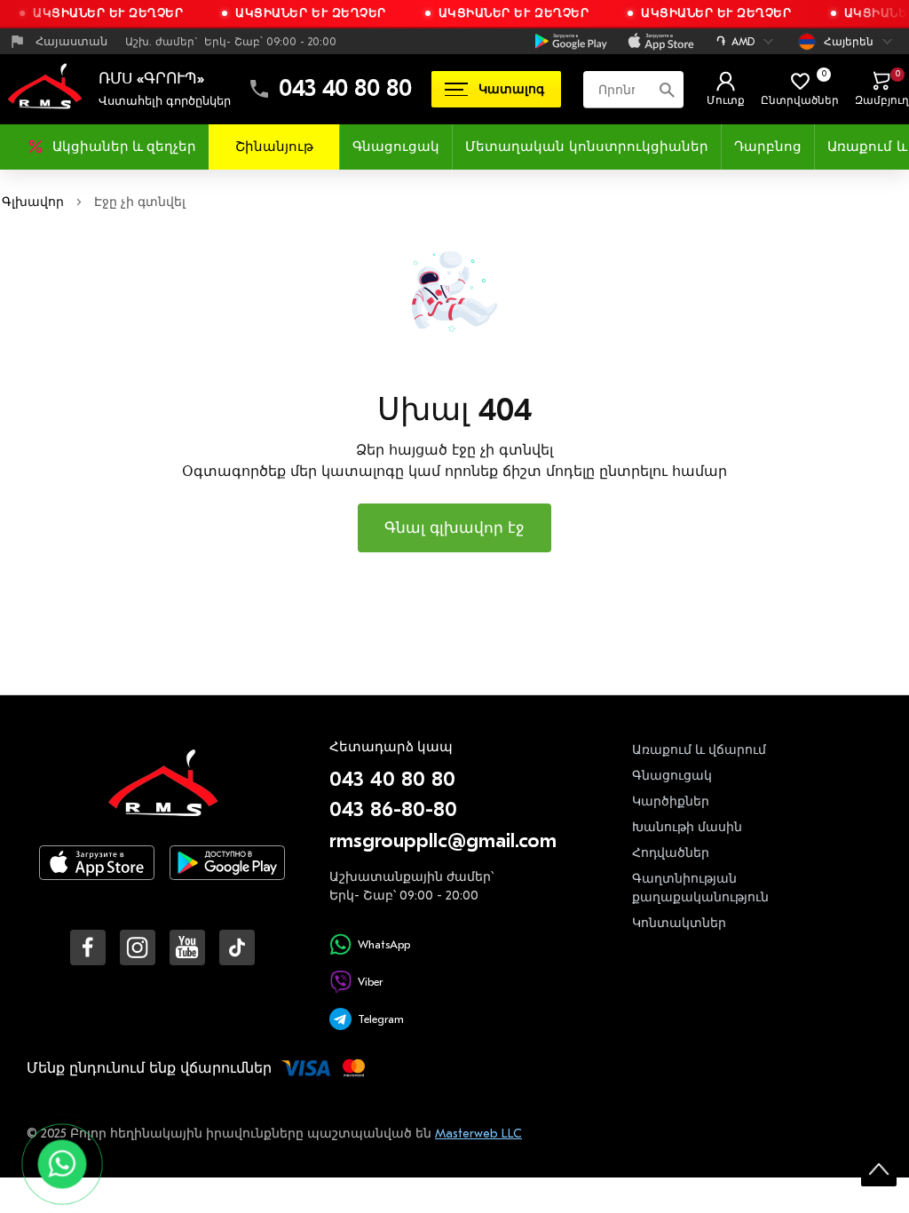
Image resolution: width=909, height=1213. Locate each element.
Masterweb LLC (478, 1133)
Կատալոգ (511, 89)
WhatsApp (384, 944)
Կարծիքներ (670, 801)
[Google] (571, 42)
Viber (370, 981)
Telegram (381, 1019)
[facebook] (88, 947)
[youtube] (187, 947)
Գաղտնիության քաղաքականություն (700, 888)
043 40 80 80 (345, 88)
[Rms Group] (44, 88)
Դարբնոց (768, 147)
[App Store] (96, 876)
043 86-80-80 (393, 809)
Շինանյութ (274, 147)
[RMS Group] (162, 795)
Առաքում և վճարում (699, 749)
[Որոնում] (667, 89)
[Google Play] (227, 876)
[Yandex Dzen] (237, 947)
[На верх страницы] (879, 1168)
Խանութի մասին (687, 827)
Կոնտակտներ (679, 923)
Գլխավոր (33, 202)
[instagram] (137, 947)
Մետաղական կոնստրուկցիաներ (586, 147)
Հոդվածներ (670, 852)
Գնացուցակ (395, 147)
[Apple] (661, 42)
